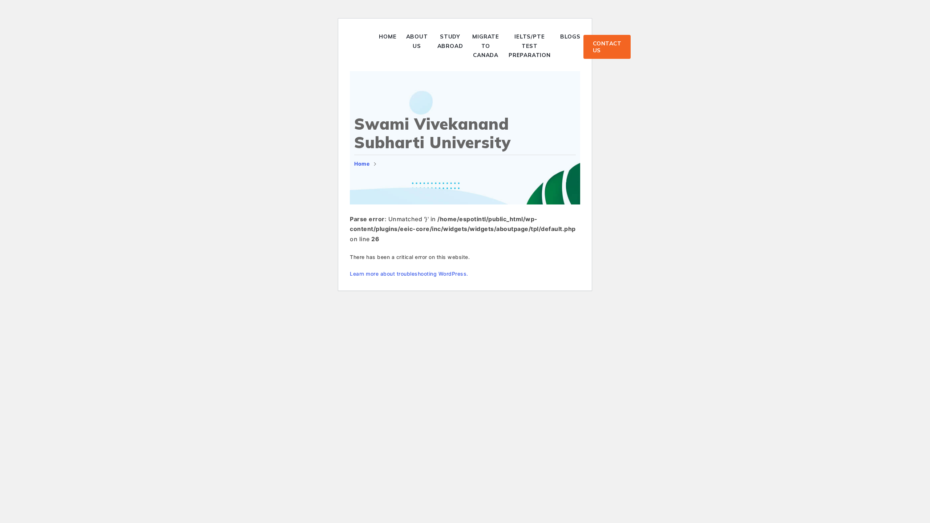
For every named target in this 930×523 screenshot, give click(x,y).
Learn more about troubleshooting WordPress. (409, 274)
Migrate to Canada (485, 45)
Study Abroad (450, 41)
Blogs (570, 36)
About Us (417, 41)
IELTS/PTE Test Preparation (530, 45)
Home (387, 36)
